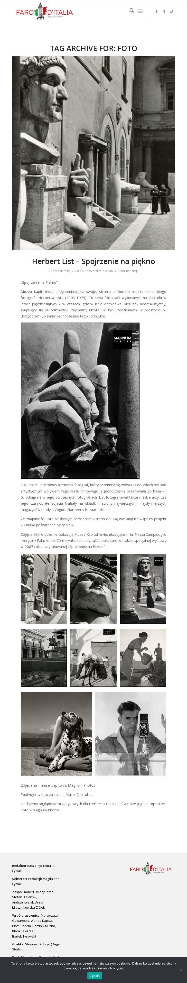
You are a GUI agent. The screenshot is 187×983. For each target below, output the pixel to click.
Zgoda (95, 976)
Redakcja (132, 271)
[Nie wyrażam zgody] (180, 970)
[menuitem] (129, 11)
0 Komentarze (92, 271)
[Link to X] (164, 11)
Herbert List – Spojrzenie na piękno (93, 261)
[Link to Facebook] (156, 11)
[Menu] (140, 11)
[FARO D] (44, 11)
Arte (111, 271)
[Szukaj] (129, 11)
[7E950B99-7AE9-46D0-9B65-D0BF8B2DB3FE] (93, 153)
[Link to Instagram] (171, 11)
